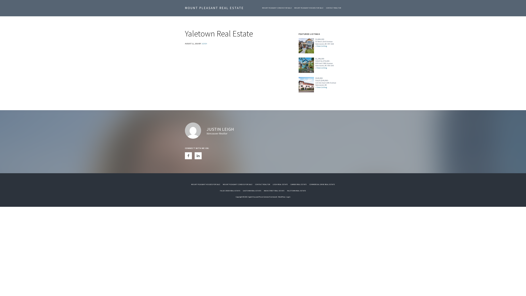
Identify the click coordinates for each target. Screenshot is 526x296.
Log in (288, 197)
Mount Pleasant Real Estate (214, 8)
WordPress (281, 197)
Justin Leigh (220, 129)
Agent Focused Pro (254, 197)
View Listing (322, 46)
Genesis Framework (270, 197)
